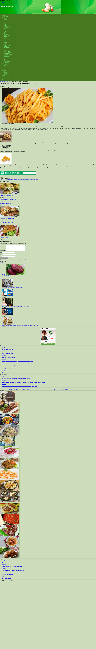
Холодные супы (7, 27)
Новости (5, 77)
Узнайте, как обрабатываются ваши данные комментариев (31, 259)
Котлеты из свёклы (5, 275)
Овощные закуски (7, 68)
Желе (5, 64)
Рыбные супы (6, 26)
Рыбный (5, 50)
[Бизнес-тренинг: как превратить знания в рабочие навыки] (7, 286)
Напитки (4, 70)
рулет (51, 389)
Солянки (5, 22)
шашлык (66, 389)
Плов (5, 33)
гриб (5, 389)
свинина (57, 389)
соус (59, 389)
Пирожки (5, 60)
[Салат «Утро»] (10, 435)
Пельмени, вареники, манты (9, 32)
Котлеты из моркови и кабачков (7, 218)
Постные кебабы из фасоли (6, 203)
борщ (0, 389)
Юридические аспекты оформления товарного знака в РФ (13, 315)
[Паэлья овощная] (10, 490)
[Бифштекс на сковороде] (10, 413)
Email (1, 254)
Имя (1, 252)
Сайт (1, 256)
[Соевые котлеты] (10, 235)
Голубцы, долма (7, 36)
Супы (5, 18)
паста (44, 389)
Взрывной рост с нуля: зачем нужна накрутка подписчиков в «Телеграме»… (16, 296)
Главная (1, 81)
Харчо (5, 23)
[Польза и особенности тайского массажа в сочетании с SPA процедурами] (7, 305)
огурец (40, 389)
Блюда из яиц (6, 35)
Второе (4, 81)
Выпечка (4, 58)
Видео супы (6, 29)
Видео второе (6, 47)
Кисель (5, 71)
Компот (5, 72)
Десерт (3, 63)
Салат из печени (7, 55)
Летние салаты (7, 53)
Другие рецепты (7, 28)
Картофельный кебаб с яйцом (7, 222)
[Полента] (10, 513)
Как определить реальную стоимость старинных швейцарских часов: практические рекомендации (20, 325)
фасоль (63, 389)
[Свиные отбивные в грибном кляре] (10, 468)
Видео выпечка (7, 61)
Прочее (3, 75)
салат (54, 389)
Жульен (5, 42)
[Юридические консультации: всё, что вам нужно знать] (7, 401)
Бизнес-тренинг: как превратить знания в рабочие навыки (13, 287)
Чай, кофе (6, 73)
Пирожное (6, 59)
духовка (8, 389)
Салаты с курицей (7, 52)
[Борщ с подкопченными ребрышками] (10, 457)
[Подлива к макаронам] (10, 524)
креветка (21, 389)
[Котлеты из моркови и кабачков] (10, 216)
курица (28, 389)
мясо (37, 389)
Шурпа (5, 24)
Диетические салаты (8, 54)
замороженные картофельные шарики (72, 126)
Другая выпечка (7, 62)
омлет (42, 389)
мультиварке (34, 389)
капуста (10, 389)
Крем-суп (5, 19)
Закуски (4, 66)
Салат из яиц (6, 56)
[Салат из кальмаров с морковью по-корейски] (10, 479)
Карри (5, 44)
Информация (6, 16)
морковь (31, 389)
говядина (3, 389)
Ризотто (5, 37)
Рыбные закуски (7, 67)
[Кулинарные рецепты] (6, 10)
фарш (61, 389)
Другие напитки (7, 74)
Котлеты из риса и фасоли (6, 195)
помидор (48, 389)
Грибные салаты (7, 51)
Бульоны (5, 25)
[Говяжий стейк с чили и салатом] (10, 535)
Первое (3, 17)
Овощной (6, 49)
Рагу (5, 38)
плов (46, 389)
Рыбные (5, 31)
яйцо (68, 389)
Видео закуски (6, 69)
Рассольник (6, 21)
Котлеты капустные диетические (8, 199)
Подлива (5, 46)
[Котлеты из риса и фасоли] (10, 193)
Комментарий (3, 250)
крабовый (19, 389)
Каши (5, 41)
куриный (24, 389)
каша (13, 389)
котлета (16, 389)
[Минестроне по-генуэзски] (10, 424)
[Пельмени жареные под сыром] (10, 558)
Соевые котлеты (4, 237)
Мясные (5, 30)
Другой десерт (6, 65)
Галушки (5, 43)
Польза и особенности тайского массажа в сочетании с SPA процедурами (15, 306)
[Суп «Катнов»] (7, 445)
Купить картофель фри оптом (5, 150)
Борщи (5, 20)
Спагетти (5, 40)
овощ (38, 389)
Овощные (6, 34)
